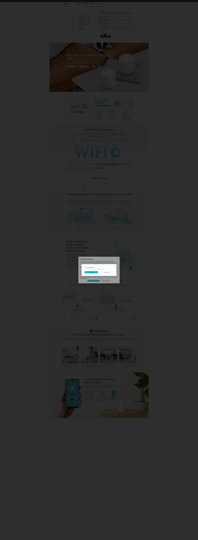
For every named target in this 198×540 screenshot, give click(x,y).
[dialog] (99, 270)
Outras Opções (106, 272)
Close (114, 265)
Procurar (91, 272)
